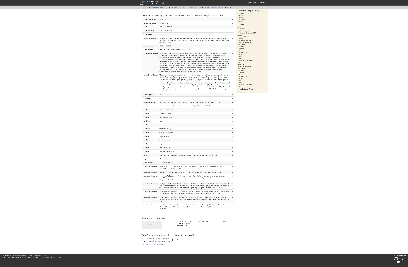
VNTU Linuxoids (44, 257)
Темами (241, 48)
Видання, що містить (245, 60)
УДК (239, 56)
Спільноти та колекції (245, 40)
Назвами (241, 46)
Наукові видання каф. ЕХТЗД (155, 238)
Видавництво (242, 52)
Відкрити (224, 221)
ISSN (239, 58)
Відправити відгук (22, 255)
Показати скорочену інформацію (152, 12)
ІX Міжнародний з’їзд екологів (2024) (214, 7)
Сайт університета (244, 31)
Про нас (241, 21)
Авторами (241, 44)
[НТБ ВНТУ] (398, 259)
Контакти (241, 19)
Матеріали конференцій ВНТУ (159, 7)
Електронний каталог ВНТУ (247, 33)
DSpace (59, 257)
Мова (240, 54)
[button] (253, 2)
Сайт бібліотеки (243, 29)
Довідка (241, 17)
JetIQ (240, 27)
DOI (239, 62)
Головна (145, 7)
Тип (239, 50)
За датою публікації (244, 42)
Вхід (239, 92)
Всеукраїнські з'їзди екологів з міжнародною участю (186, 7)
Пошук (240, 15)
